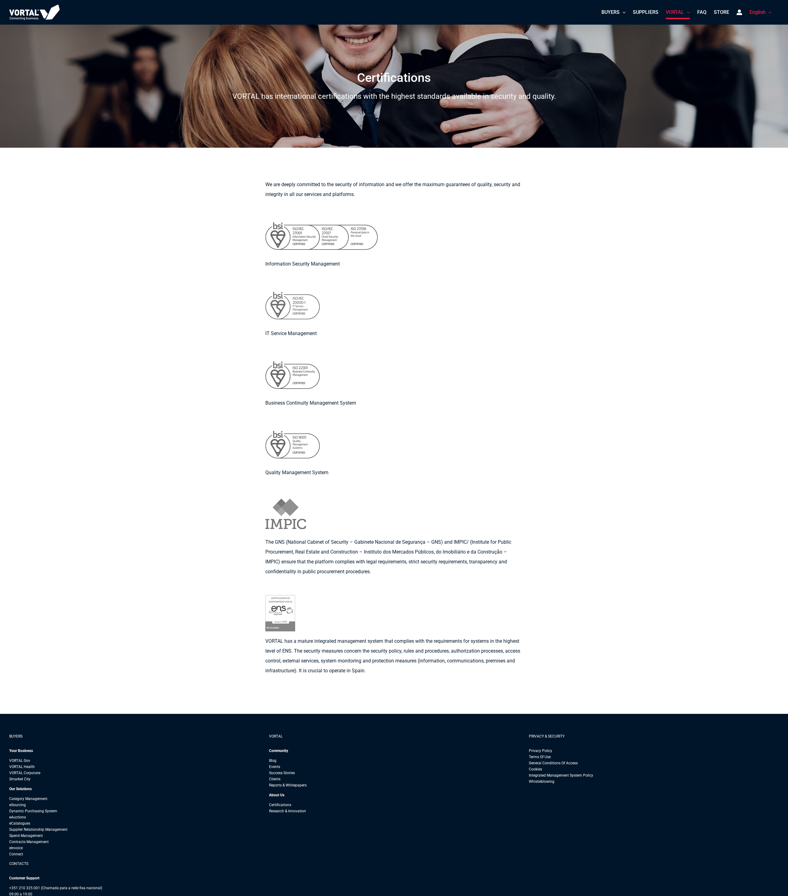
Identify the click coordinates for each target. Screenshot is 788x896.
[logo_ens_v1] (292, 597)
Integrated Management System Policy (561, 775)
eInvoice (16, 848)
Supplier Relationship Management (38, 829)
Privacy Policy (540, 751)
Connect (16, 854)
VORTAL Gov (19, 760)
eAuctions (17, 817)
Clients (274, 779)
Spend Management (26, 836)
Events (274, 767)
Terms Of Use (540, 757)
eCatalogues (19, 823)
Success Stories (282, 773)
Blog (272, 760)
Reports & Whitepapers (288, 785)
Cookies (535, 769)
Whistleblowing (541, 781)
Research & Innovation (287, 811)
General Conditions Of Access (553, 763)
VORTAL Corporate (24, 773)
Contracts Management (29, 842)
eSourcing (17, 805)
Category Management (28, 799)
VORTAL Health (22, 767)
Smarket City (19, 779)
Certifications (280, 805)
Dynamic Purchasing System (33, 811)
